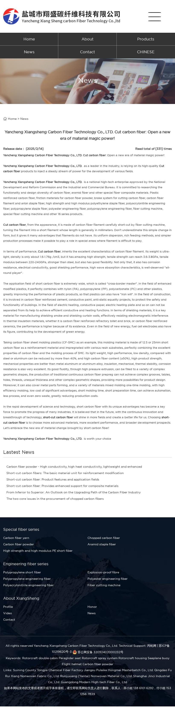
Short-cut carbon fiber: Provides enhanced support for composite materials (62, 486)
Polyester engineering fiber (108, 578)
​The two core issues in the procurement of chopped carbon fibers (55, 498)
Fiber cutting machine (104, 585)
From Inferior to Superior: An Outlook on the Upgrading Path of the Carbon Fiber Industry (73, 492)
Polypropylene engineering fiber (27, 578)
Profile (8, 606)
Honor (92, 606)
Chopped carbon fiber (104, 538)
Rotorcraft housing (132, 658)
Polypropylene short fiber (22, 572)
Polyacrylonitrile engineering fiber (28, 585)
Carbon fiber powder (18, 544)
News (29, 52)
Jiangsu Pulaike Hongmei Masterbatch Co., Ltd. (118, 670)
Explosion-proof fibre (103, 572)
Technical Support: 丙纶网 (137, 645)
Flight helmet (72, 664)
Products (145, 39)
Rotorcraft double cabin (40, 658)
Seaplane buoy (158, 658)
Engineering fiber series (25, 564)
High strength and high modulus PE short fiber (38, 550)
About (87, 39)
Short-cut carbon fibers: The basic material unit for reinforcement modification (65, 473)
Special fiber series (21, 529)
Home (29, 39)
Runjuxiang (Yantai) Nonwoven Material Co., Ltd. (96, 676)
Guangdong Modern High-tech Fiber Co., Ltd (94, 682)
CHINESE (146, 52)
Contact (87, 52)
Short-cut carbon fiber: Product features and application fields (52, 479)
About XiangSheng (21, 598)
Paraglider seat (70, 658)
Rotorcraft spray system (100, 658)
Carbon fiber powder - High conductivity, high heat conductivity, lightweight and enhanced (74, 466)
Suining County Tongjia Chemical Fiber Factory (48, 670)
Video (7, 613)
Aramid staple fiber (102, 544)
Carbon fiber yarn (16, 538)
